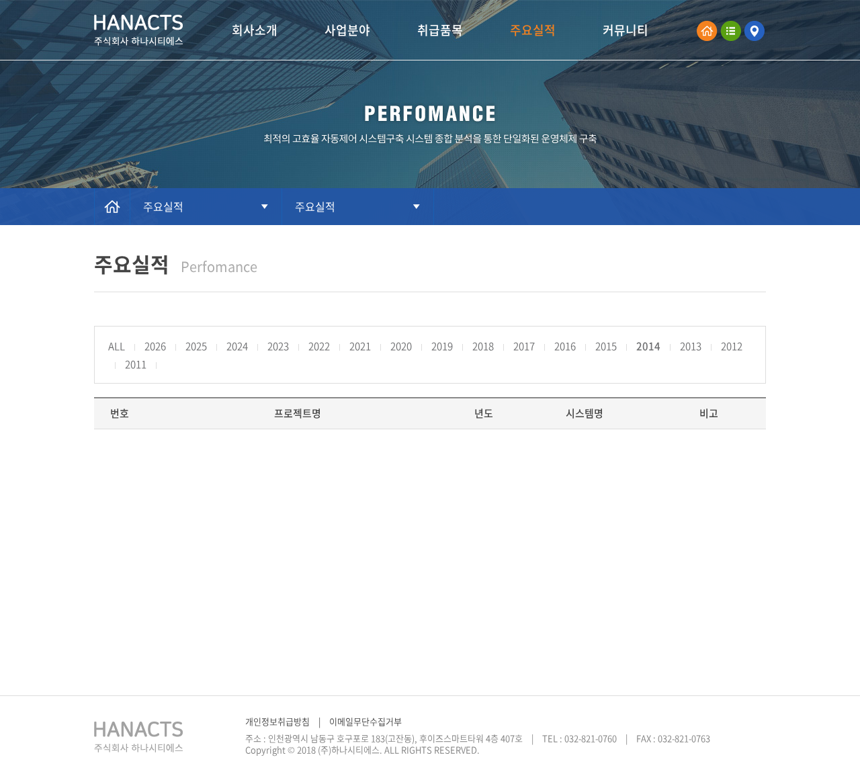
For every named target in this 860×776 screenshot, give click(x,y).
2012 (731, 346)
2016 (565, 346)
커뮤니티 (625, 30)
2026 (155, 346)
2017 (524, 346)
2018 (483, 346)
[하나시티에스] (138, 30)
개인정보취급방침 (277, 722)
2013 (690, 346)
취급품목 (440, 30)
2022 (319, 346)
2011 (135, 364)
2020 (401, 346)
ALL (116, 346)
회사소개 (254, 30)
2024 (237, 346)
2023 (278, 346)
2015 (606, 346)
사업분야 (347, 30)
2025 (196, 346)
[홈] (112, 206)
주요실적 (533, 30)
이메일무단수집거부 (365, 722)
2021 (360, 346)
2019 (442, 346)
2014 (648, 346)
